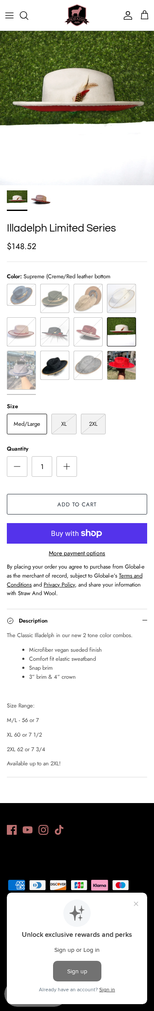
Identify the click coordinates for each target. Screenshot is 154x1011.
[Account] (125, 15)
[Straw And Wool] (77, 15)
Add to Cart (77, 504)
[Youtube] (28, 830)
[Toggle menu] (9, 15)
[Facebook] (12, 830)
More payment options (77, 553)
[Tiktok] (59, 830)
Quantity (17, 449)
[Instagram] (43, 830)
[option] (77, 108)
